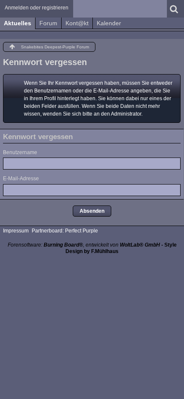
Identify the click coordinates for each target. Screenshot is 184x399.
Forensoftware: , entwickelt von (84, 245)
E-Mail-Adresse (21, 179)
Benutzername (20, 152)
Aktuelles (17, 23)
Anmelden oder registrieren (36, 8)
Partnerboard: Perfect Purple (65, 231)
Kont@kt (77, 23)
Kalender (109, 23)
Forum (48, 23)
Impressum (16, 231)
